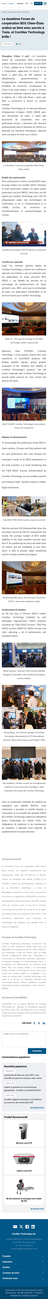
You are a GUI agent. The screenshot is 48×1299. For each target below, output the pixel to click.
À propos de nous (14, 12)
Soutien (6, 1267)
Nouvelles (25, 12)
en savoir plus (37, 1108)
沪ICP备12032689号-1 (25, 1293)
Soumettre (37, 1051)
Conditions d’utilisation (29, 1296)
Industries (7, 1262)
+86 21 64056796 (25, 1245)
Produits (7, 1256)
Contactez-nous (10, 1278)
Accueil (4, 12)
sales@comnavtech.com (27, 1249)
